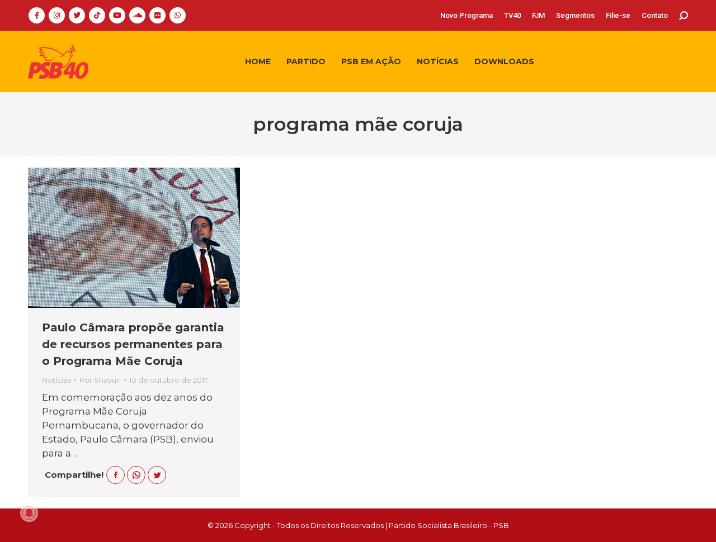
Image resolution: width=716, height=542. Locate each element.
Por (100, 379)
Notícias (56, 379)
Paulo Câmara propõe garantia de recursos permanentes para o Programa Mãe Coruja (133, 344)
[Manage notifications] (29, 513)
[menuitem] (466, 15)
